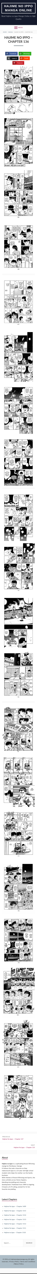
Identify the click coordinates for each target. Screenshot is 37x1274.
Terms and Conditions (27, 1261)
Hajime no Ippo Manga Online (18, 8)
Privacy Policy (14, 1261)
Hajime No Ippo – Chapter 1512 (15, 1224)
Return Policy (19, 1264)
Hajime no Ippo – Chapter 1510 (15, 1232)
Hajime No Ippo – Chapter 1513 (15, 1219)
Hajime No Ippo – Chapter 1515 (15, 1211)
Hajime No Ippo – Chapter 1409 (15, 1206)
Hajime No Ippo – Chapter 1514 (15, 1215)
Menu (20, 27)
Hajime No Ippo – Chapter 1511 (15, 1228)
